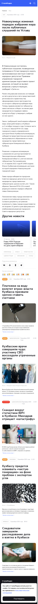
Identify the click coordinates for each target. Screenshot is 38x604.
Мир (10, 11)
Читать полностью (8, 332)
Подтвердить (19, 599)
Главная (4, 11)
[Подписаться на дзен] (30, 3)
